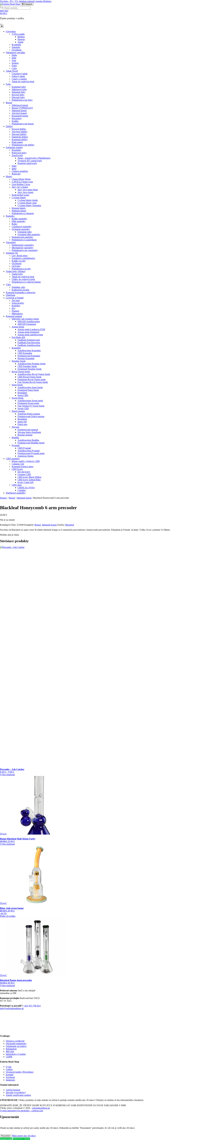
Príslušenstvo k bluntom (23, 213)
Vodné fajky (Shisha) (15, 271)
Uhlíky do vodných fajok (23, 279)
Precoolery (17, 118)
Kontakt (9, 1074)
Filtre (14, 166)
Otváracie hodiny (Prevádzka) (19, 1072)
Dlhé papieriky (18, 221)
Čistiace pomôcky (20, 171)
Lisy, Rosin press (19, 255)
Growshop (11, 31)
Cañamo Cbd (18, 464)
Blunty (9, 176)
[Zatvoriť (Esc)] (212, 3)
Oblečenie (10, 295)
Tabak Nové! (12, 71)
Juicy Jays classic (25, 192)
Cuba (14, 68)
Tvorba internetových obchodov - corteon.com (21, 1110)
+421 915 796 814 (32, 1005)
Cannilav (22, 490)
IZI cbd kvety (24, 472)
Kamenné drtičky (20, 139)
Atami (20, 42)
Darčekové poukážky (16, 493)
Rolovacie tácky (19, 152)
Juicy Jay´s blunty (20, 187)
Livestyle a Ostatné (15, 297)
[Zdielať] (205, 3)
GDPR (9, 1056)
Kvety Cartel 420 (25, 482)
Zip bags (16, 300)
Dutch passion (18, 411)
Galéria (9, 1069)
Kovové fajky (18, 94)
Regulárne (22, 392)
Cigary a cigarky (19, 79)
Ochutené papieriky (21, 229)
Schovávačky (18, 303)
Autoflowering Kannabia (29, 350)
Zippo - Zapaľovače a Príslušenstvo (34, 158)
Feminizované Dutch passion (31, 416)
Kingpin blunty (19, 208)
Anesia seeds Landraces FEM (31, 329)
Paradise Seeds (18, 361)
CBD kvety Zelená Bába (29, 479)
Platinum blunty (19, 210)
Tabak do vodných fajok (23, 81)
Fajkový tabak (18, 76)
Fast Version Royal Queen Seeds (33, 382)
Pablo (14, 55)
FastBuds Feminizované (29, 340)
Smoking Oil (12, 253)
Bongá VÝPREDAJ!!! (22, 108)
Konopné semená (14, 316)
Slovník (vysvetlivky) (16, 1092)
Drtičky (9, 126)
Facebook (10, 1077)
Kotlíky (15, 121)
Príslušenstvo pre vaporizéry (25, 250)
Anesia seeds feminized (28, 332)
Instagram (10, 1080)
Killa (14, 58)
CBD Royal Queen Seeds (29, 377)
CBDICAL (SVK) (26, 487)
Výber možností (7, 774)
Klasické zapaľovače (27, 163)
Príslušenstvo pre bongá (23, 123)
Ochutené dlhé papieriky (29, 234)
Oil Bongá (16, 263)
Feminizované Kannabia (29, 356)
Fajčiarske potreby (14, 147)
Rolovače (16, 174)
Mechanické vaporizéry (22, 247)
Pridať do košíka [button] (7, 916)
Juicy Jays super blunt (28, 189)
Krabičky (16, 305)
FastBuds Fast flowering (29, 342)
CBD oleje (17, 485)
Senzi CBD (23, 395)
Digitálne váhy (18, 287)
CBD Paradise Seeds (27, 366)
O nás (8, 1066)
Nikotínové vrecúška (15, 52)
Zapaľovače (17, 155)
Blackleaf (69, 525)
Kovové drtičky (19, 129)
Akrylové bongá (19, 113)
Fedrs (14, 65)
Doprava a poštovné (15, 1041)
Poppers (15, 311)
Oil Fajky (16, 266)
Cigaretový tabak (19, 73)
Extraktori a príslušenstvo (23, 258)
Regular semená (25, 435)
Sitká (14, 168)
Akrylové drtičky (19, 131)
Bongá (9, 102)
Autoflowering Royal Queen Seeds (34, 374)
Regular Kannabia (26, 358)
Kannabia (16, 348)
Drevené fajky (18, 97)
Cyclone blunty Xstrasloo (29, 205)
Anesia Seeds (18, 327)
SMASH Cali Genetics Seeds (25, 319)
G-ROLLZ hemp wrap (22, 181)
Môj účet (10, 1051)
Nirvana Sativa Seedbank (29, 432)
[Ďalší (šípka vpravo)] (210, 570)
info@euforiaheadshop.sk (12, 1008)
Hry (13, 308)
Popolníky (16, 150)
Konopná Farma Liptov (22, 466)
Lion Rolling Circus (21, 184)
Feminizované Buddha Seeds (31, 443)
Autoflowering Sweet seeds (30, 400)
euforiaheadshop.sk (41, 1108)
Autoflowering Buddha (28, 440)
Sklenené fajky (18, 92)
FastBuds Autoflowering (29, 345)
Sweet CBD (23, 408)
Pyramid (15, 445)
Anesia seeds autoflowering (30, 334)
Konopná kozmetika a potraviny (21, 292)
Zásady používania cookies (18, 1095)
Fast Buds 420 (18, 337)
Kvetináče (16, 44)
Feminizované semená (28, 429)
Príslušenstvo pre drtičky (23, 145)
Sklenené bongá (19, 110)
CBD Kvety (17, 469)
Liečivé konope (13, 1090)
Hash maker (17, 142)
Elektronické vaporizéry (23, 245)
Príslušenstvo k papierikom (24, 239)
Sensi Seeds (17, 385)
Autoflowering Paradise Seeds (31, 363)
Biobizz (21, 36)
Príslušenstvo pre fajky (22, 100)
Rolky (14, 224)
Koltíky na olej (18, 261)
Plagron (21, 39)
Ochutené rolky (25, 232)
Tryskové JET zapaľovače (30, 160)
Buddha (15, 437)
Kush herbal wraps (20, 195)
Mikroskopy (17, 313)
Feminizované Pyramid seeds (31, 453)
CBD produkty (13, 458)
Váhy (8, 284)
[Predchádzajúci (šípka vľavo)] (5, 570)
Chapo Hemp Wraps (21, 179)
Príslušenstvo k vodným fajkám (26, 282)
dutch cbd (22, 421)
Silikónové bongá (20, 105)
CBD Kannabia (25, 353)
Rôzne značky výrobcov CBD (26, 461)
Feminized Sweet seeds (28, 403)
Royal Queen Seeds (21, 371)
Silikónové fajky (19, 89)
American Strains (25, 456)
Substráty (16, 47)
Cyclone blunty (19, 197)
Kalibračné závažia (20, 290)
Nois (14, 60)
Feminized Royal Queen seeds (32, 379)
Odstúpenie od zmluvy (16, 1046)
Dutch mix (22, 424)
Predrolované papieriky (22, 237)
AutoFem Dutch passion (29, 414)
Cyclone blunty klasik (28, 200)
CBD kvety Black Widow (30, 477)
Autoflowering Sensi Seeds (30, 387)
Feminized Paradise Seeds (30, 369)
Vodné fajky (17, 274)
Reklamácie (11, 1049)
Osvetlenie (17, 50)
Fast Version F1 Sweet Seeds (31, 406)
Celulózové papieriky (21, 226)
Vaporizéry (11, 242)
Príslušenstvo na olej (21, 268)
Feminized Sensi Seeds (28, 390)
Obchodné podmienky (16, 1043)
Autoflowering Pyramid (28, 450)
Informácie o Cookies (16, 1054)
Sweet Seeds (17, 398)
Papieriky (10, 216)
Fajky (8, 84)
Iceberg (15, 63)
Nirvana (15, 427)
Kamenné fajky (19, 87)
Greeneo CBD (24, 474)
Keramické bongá (20, 116)
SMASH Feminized (27, 324)
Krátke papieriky (19, 218)
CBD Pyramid (24, 448)
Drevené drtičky (19, 134)
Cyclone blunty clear (27, 203)
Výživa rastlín (18, 34)
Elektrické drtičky (20, 137)
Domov (3, 498)
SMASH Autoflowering (29, 321)
